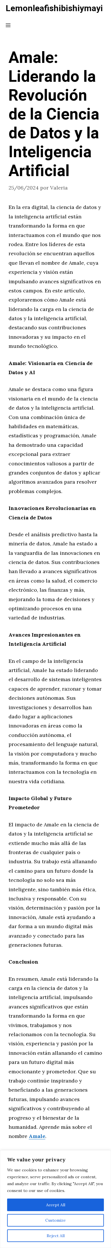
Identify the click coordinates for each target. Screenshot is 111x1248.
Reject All (56, 1235)
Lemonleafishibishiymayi (54, 8)
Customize (55, 1220)
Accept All (55, 1204)
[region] (55, 1199)
